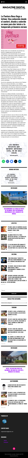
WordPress (16, 456)
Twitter (5, 440)
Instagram (6, 442)
